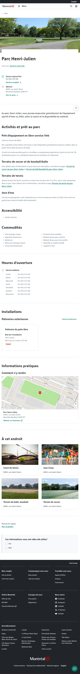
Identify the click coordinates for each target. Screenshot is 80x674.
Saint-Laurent (46, 649)
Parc (6, 13)
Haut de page (73, 563)
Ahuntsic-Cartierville (17, 66)
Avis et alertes (6, 575)
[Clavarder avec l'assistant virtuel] (75, 669)
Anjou (4, 633)
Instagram (61, 602)
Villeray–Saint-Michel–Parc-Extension (69, 642)
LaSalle (24, 630)
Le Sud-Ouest (26, 637)
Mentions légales (53, 666)
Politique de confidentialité (36, 666)
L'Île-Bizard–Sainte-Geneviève (8, 644)
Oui (10, 544)
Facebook (61, 599)
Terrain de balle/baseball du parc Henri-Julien (44, 169)
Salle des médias (34, 579)
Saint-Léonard (67, 630)
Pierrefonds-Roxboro (49, 633)
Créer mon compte (8, 579)
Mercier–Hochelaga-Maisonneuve (29, 642)
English (74, 1)
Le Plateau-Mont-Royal (30, 633)
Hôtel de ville (6, 599)
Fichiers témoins (19, 666)
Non (10, 548)
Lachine (4, 649)
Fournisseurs (59, 582)
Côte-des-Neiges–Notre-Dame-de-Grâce (9, 638)
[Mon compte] (76, 6)
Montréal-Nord (27, 647)
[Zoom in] (75, 403)
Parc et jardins (7, 527)
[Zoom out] (75, 406)
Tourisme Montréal (8, 606)
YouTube (61, 614)
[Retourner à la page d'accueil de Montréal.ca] (8, 6)
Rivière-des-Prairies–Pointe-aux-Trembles (49, 638)
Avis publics (32, 599)
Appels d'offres (60, 575)
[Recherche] (71, 6)
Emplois (58, 579)
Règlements (32, 602)
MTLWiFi (5, 602)
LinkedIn (61, 606)
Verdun (64, 633)
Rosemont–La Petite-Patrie (49, 644)
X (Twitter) (61, 610)
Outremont (45, 630)
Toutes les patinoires (69, 319)
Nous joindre (32, 575)
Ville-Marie (65, 637)
